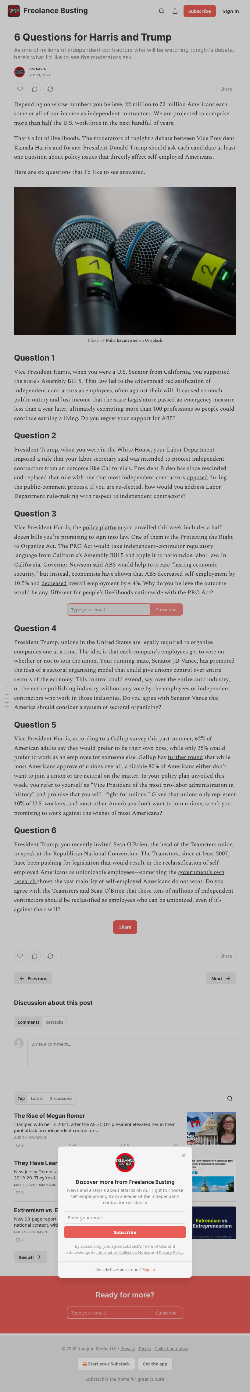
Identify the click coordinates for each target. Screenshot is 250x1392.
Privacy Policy (171, 1252)
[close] (183, 1155)
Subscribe (125, 1232)
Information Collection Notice (123, 1252)
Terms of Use (154, 1246)
